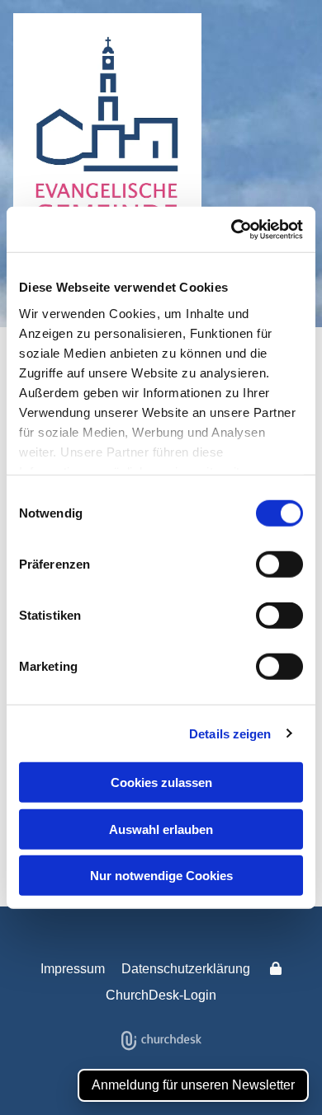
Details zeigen (230, 733)
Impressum (72, 969)
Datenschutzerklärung (185, 969)
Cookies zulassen (161, 782)
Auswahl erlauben (161, 829)
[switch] (279, 564)
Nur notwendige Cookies (161, 876)
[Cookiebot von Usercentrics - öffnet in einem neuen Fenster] (231, 229)
